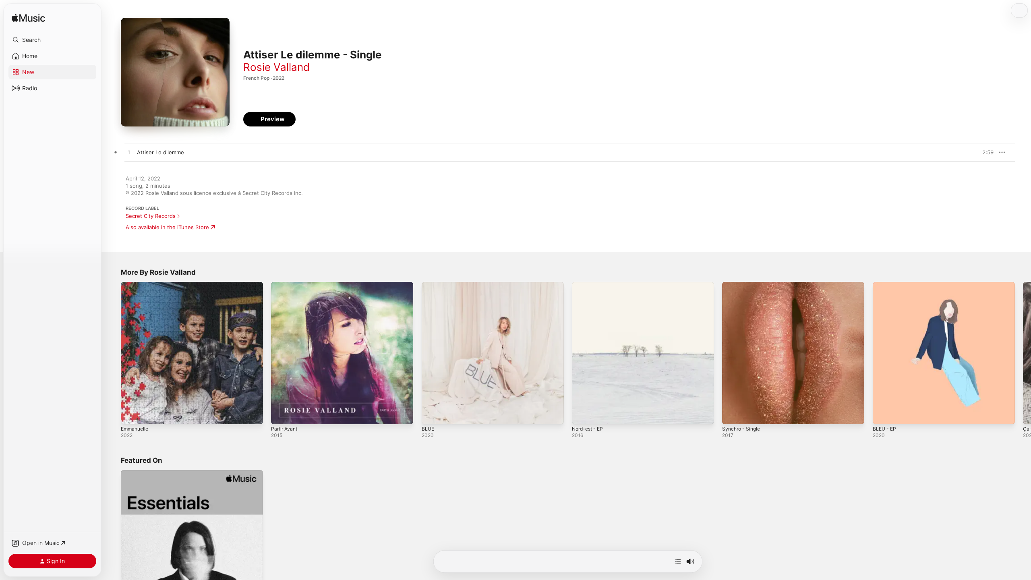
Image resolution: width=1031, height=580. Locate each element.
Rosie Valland (276, 67)
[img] (28, 18)
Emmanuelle (136, 285)
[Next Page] (1023, 353)
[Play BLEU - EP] (883, 414)
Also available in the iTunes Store (167, 227)
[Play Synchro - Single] (732, 414)
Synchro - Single (743, 285)
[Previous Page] (112, 353)
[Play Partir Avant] (281, 414)
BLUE (428, 285)
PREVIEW (985, 152)
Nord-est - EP (589, 285)
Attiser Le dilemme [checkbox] (160, 152)
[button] (52, 40)
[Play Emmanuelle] (131, 414)
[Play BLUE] (432, 414)
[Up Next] (678, 561)
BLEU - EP (885, 285)
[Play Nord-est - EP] (582, 414)
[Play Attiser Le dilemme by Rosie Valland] (129, 152)
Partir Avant (285, 285)
